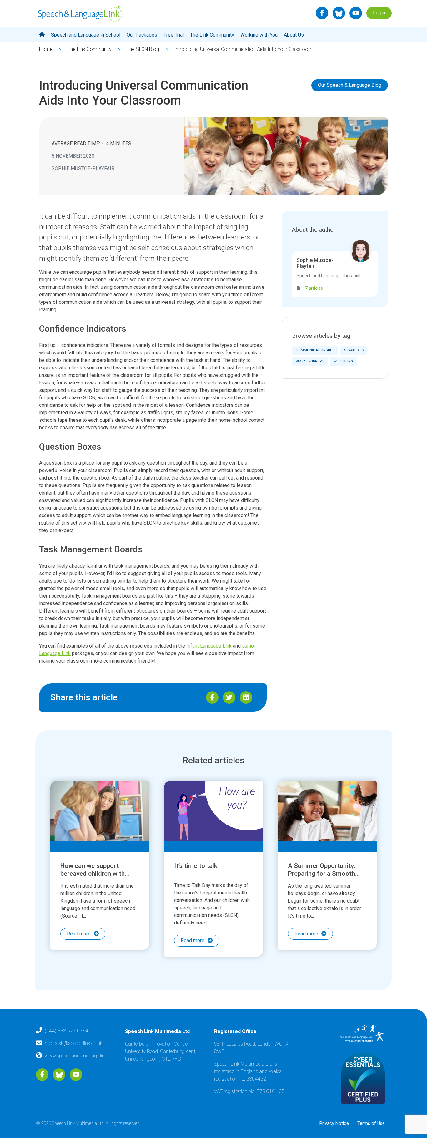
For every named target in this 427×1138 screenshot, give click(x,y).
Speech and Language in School (85, 35)
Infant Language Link (209, 646)
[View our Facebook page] (322, 13)
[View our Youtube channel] (355, 13)
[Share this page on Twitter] (229, 697)
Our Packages (142, 35)
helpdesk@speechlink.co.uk (74, 1043)
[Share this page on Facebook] (212, 697)
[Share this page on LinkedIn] (246, 697)
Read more (79, 934)
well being (343, 361)
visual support (310, 361)
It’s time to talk (196, 866)
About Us (294, 35)
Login (379, 13)
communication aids (315, 350)
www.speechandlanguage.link (76, 1056)
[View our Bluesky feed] (339, 13)
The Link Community (212, 35)
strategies (354, 350)
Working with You (259, 35)
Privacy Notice (334, 1123)
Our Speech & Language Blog (349, 85)
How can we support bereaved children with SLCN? (92, 873)
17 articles (313, 288)
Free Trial (173, 35)
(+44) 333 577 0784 (66, 1031)
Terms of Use (371, 1123)
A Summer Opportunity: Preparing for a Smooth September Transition (321, 873)
